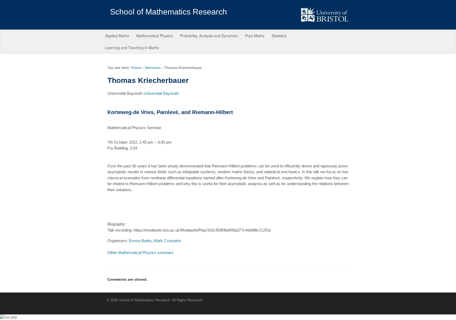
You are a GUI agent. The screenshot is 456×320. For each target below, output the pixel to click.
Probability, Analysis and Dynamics (209, 35)
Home (136, 67)
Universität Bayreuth (161, 93)
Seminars (152, 67)
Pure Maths (254, 35)
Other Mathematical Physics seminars (140, 252)
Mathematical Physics (154, 35)
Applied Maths (117, 35)
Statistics (279, 35)
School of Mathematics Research (168, 11)
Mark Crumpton (167, 240)
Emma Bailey (140, 240)
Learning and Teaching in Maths (132, 47)
